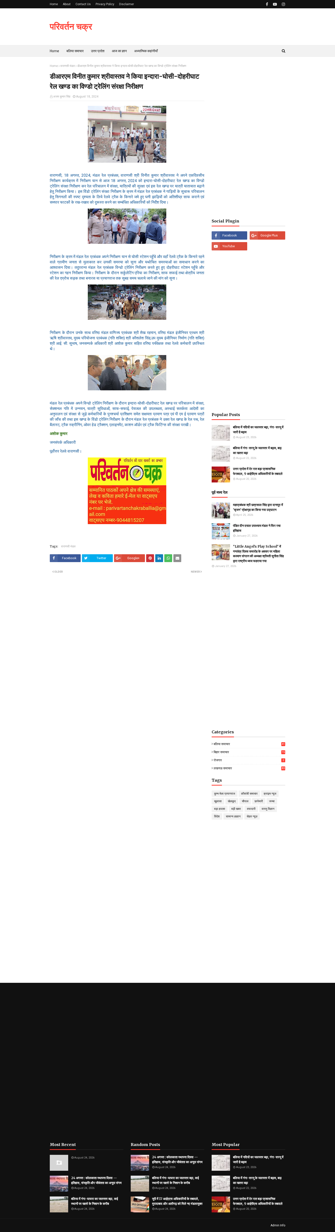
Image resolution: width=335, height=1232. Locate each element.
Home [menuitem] (54, 51)
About (67, 4)
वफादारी (251, 809)
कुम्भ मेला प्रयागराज (224, 793)
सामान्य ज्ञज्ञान (233, 816)
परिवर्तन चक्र (71, 26)
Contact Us (83, 4)
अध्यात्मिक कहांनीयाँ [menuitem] (146, 51)
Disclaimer (126, 4)
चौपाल (245, 801)
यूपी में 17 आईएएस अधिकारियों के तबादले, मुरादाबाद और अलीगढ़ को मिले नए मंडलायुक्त (177, 1201)
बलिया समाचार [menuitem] (75, 51)
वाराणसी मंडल (67, 66)
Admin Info (278, 1225)
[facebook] (267, 4)
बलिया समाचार (249, 744)
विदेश (217, 816)
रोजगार (249, 760)
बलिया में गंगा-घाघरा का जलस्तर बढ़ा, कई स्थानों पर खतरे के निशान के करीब (94, 1201)
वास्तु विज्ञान (268, 809)
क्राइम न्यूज (270, 793)
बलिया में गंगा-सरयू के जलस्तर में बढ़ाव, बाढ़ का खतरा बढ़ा (257, 450)
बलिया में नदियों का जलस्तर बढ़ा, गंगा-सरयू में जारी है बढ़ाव (258, 429)
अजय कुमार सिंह (61, 96)
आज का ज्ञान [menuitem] (119, 51)
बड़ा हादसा (219, 809)
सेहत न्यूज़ (252, 816)
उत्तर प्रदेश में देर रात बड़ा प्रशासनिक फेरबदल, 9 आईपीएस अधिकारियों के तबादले (258, 471)
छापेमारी (259, 801)
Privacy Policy (105, 4)
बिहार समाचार (249, 752)
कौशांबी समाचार (249, 793)
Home (54, 4)
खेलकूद (232, 801)
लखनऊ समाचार (249, 768)
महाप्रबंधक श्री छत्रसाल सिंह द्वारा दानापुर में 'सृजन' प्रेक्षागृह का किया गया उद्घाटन (258, 507)
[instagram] (283, 4)
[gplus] (267, 235)
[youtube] (275, 4)
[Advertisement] (248, 137)
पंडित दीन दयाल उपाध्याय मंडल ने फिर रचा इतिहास (257, 528)
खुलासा (218, 801)
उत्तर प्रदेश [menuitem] (97, 51)
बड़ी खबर (236, 809)
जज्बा (272, 801)
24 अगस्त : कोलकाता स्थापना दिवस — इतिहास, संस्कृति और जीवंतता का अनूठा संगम (96, 1180)
